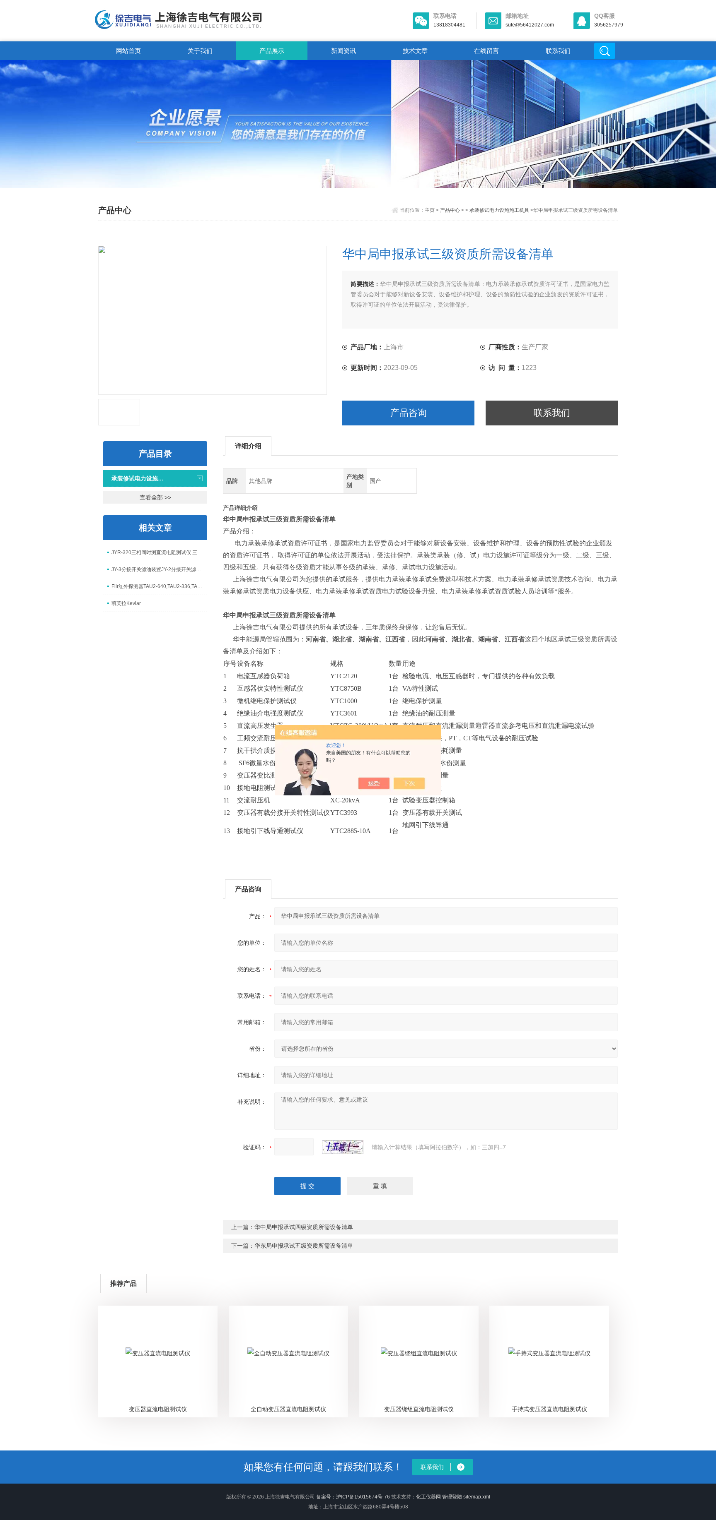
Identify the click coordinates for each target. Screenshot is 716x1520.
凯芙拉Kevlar (126, 603)
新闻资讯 (343, 50)
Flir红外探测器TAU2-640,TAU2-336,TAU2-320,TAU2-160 (159, 586)
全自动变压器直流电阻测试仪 (288, 1409)
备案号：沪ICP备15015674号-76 (353, 1497)
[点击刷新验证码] (342, 1147)
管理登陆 (452, 1497)
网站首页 (128, 50)
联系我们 (558, 50)
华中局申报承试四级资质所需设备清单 (303, 1227)
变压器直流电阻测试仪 (158, 1409)
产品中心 (450, 210)
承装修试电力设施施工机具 (499, 210)
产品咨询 (408, 413)
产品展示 (271, 50)
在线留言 (486, 50)
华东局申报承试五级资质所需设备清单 (303, 1245)
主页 (430, 210)
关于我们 (200, 50)
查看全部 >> (155, 497)
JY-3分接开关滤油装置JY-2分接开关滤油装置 (159, 569)
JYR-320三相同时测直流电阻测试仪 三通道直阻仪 (159, 552)
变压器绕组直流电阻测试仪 (419, 1409)
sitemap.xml (476, 1497)
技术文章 (415, 50)
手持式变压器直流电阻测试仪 (549, 1409)
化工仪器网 (428, 1497)
